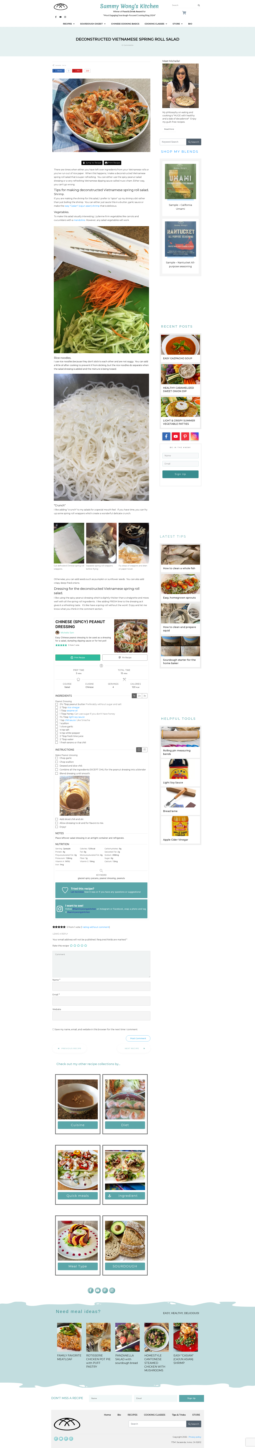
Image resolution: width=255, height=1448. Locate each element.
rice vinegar (73, 707)
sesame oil (72, 710)
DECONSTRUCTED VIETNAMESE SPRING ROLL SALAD (127, 39)
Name (56, 980)
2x (139, 695)
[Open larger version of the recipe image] (130, 636)
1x (134, 695)
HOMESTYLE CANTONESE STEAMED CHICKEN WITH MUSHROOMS (156, 1349)
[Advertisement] (180, 299)
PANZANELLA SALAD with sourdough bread (127, 1349)
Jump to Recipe (93, 163)
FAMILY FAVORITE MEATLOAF (69, 1349)
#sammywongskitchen (78, 912)
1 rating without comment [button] (95, 927)
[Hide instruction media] (144, 749)
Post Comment (138, 1038)
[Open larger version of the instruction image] (75, 795)
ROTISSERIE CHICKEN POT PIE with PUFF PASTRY (98, 1349)
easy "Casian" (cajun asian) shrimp (82, 206)
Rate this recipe (60, 945)
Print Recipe (113, 163)
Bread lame (170, 811)
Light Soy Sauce (173, 782)
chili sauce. (70, 720)
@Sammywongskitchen (84, 909)
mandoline (79, 220)
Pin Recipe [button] (126, 657)
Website (56, 1009)
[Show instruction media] (139, 749)
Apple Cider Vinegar (175, 839)
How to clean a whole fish (179, 568)
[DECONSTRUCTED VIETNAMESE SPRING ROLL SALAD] (101, 115)
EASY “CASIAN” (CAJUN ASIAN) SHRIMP (185, 1349)
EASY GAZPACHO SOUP (177, 358)
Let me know (77, 892)
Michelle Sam (67, 632)
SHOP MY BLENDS (179, 151)
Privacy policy (195, 1437)
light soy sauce (77, 717)
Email (56, 994)
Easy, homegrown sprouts (179, 597)
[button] (56, 645)
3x (144, 695)
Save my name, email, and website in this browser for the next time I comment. (96, 1029)
